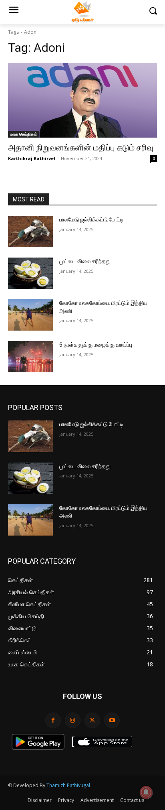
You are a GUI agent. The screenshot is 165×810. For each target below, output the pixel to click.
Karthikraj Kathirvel (31, 158)
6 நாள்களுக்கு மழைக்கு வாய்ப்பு (95, 344)
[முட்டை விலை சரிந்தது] (30, 273)
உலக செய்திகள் (23, 134)
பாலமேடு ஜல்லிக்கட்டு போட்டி (91, 219)
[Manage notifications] (146, 792)
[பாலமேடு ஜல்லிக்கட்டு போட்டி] (30, 231)
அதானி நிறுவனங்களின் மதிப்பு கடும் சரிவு (80, 147)
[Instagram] (72, 720)
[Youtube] (112, 720)
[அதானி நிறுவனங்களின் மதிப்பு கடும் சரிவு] (82, 100)
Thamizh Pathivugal (68, 785)
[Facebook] (53, 720)
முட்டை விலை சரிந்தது (85, 261)
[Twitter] (92, 720)
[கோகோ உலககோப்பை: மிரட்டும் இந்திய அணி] (30, 315)
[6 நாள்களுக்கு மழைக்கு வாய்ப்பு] (30, 356)
